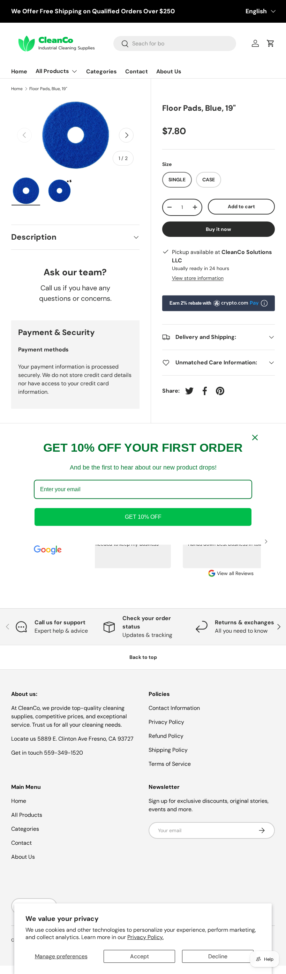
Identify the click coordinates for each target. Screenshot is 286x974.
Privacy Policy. (145, 937)
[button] (270, 43)
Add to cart (241, 206)
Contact (136, 71)
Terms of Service (170, 764)
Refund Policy (166, 736)
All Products (26, 815)
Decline (217, 956)
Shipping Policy (168, 750)
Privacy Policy (166, 722)
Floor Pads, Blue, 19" (48, 89)
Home (19, 71)
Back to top (143, 657)
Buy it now (218, 229)
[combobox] (174, 43)
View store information (198, 278)
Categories (101, 71)
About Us (168, 71)
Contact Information (174, 708)
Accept (139, 956)
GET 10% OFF (143, 517)
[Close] (255, 437)
